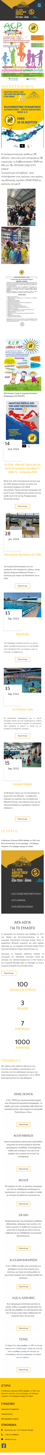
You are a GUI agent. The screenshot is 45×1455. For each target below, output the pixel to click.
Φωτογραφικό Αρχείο (9, 1419)
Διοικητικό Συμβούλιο (10, 1409)
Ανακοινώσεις (6, 1414)
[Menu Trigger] (39, 5)
